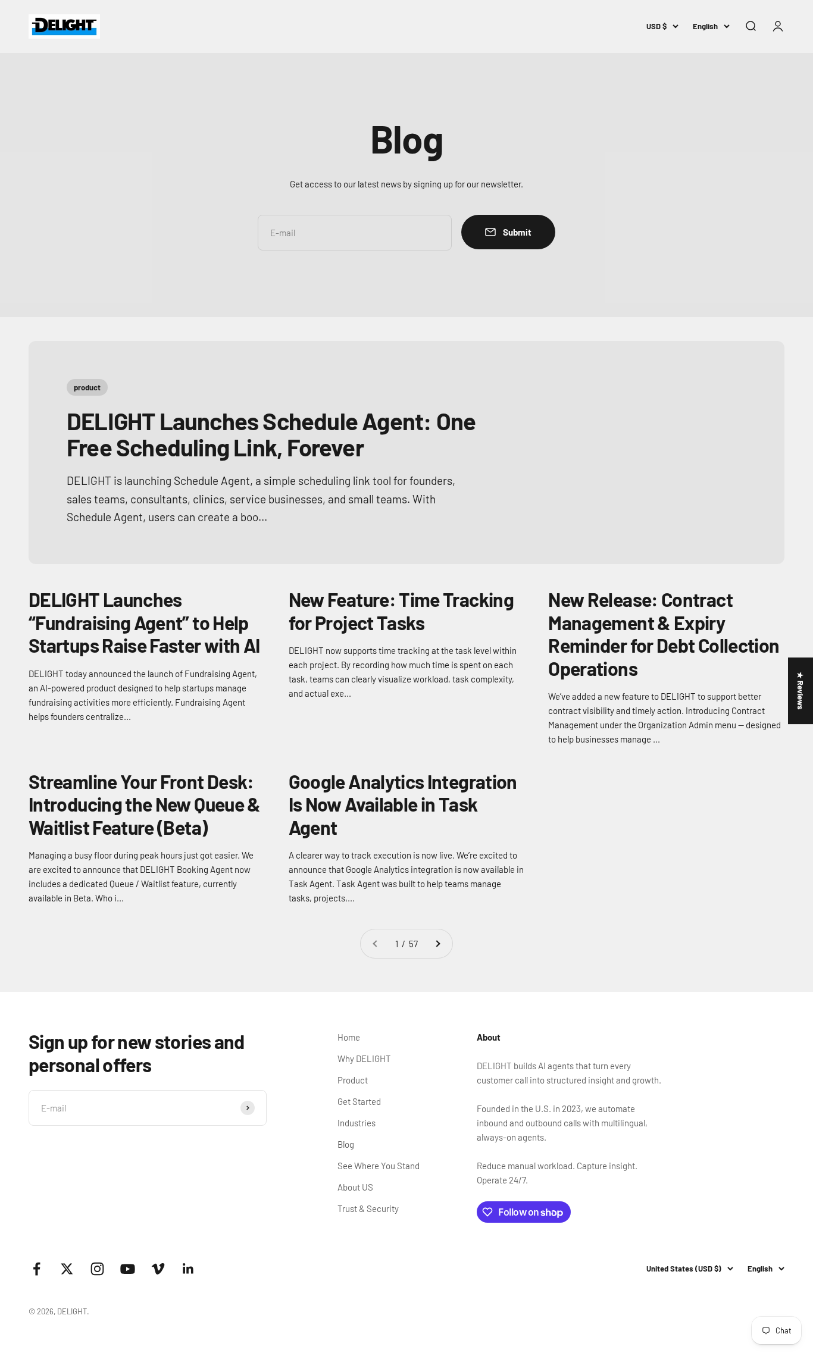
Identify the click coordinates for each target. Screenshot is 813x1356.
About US (355, 1187)
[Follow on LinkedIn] (188, 1269)
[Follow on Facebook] (37, 1269)
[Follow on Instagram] (97, 1269)
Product (352, 1080)
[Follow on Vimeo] (158, 1269)
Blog (345, 1144)
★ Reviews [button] (800, 691)
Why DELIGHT (364, 1058)
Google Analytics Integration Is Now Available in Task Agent (403, 804)
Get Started (359, 1101)
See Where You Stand (378, 1165)
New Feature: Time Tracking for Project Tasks (401, 610)
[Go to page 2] (437, 943)
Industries (356, 1122)
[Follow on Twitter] (67, 1269)
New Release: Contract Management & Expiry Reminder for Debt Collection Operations (663, 633)
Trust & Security (368, 1208)
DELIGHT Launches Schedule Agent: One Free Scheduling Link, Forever (271, 433)
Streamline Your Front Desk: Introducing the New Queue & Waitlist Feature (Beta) (145, 804)
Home (348, 1037)
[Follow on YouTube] (128, 1269)
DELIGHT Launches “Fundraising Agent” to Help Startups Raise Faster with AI (144, 622)
